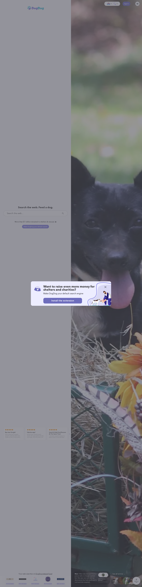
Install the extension (62, 300)
